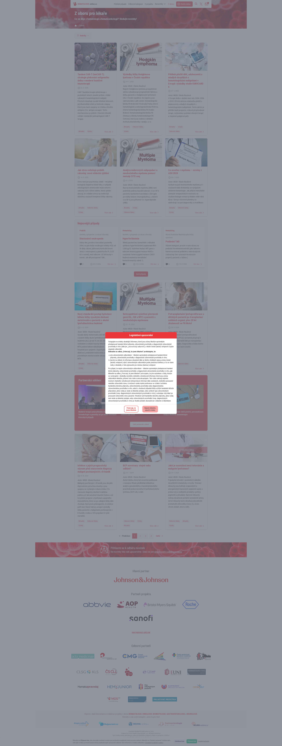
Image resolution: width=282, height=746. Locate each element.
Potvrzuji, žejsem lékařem (131, 409)
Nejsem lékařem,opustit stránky (150, 409)
